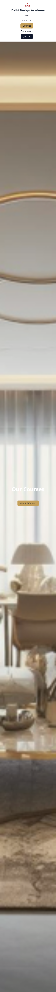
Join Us (26, 36)
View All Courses (28, 503)
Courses (27, 25)
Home (27, 15)
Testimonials (27, 31)
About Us (26, 20)
